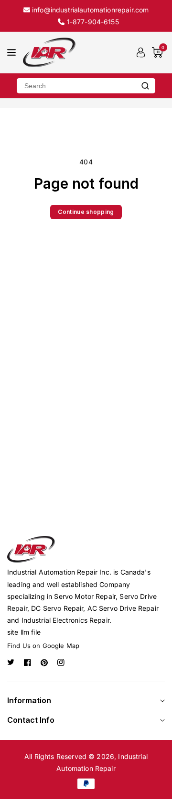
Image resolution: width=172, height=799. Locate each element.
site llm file (24, 632)
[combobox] (76, 86)
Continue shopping (86, 211)
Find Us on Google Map (43, 645)
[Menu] (11, 52)
